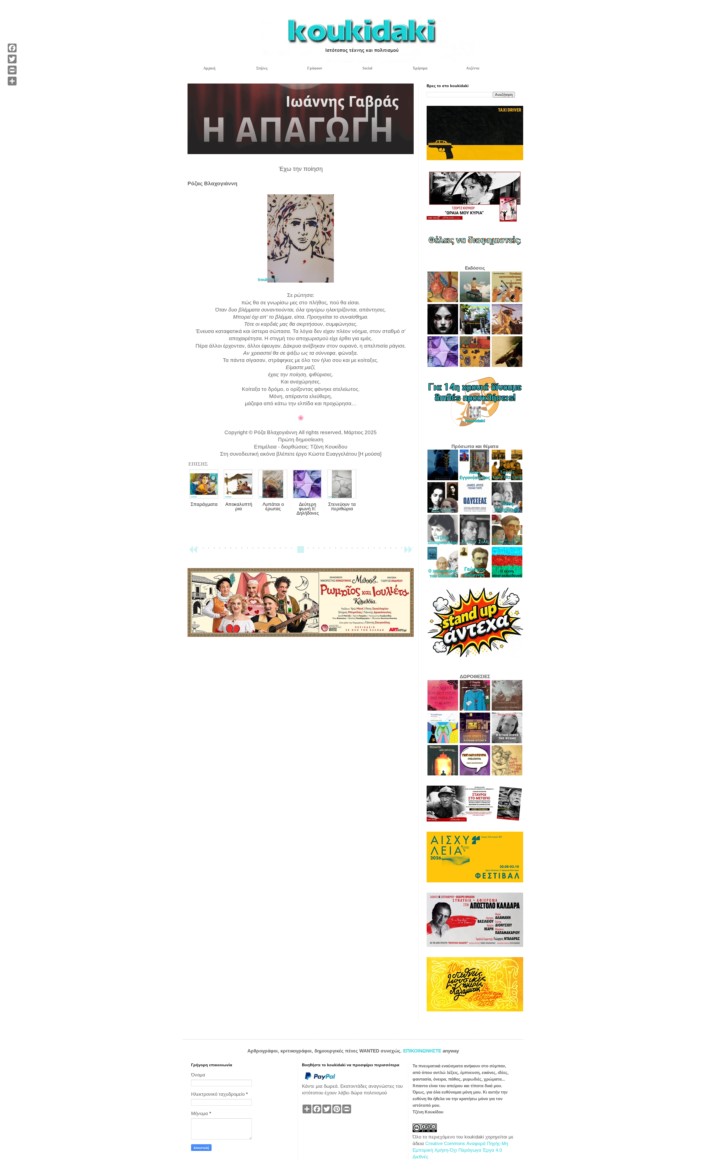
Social (367, 68)
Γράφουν (314, 68)
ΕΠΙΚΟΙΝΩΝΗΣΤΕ (423, 1051)
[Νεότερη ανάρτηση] (193, 552)
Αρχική (209, 68)
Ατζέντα (472, 68)
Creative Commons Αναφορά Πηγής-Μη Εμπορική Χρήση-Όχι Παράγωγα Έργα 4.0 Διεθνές (460, 1150)
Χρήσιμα (420, 68)
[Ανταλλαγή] (12, 81)
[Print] (12, 70)
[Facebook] (12, 47)
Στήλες (262, 68)
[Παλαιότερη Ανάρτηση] (408, 552)
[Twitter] (12, 59)
